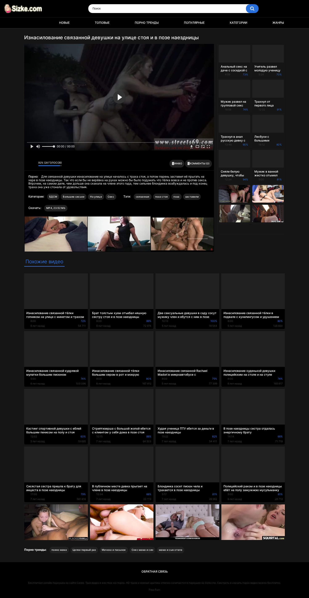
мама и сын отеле (170, 549)
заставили (192, 196)
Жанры (278, 22)
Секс (111, 196)
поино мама (59, 549)
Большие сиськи (73, 196)
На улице (96, 196)
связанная (142, 196)
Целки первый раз (84, 549)
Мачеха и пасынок (114, 549)
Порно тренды (147, 22)
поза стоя (161, 196)
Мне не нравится (34, 164)
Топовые (102, 22)
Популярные (194, 22)
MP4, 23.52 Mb (55, 208)
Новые (64, 22)
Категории (238, 22)
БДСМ (53, 196)
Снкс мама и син (142, 549)
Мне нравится (28, 164)
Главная (29, 22)
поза (176, 196)
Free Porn (154, 589)
